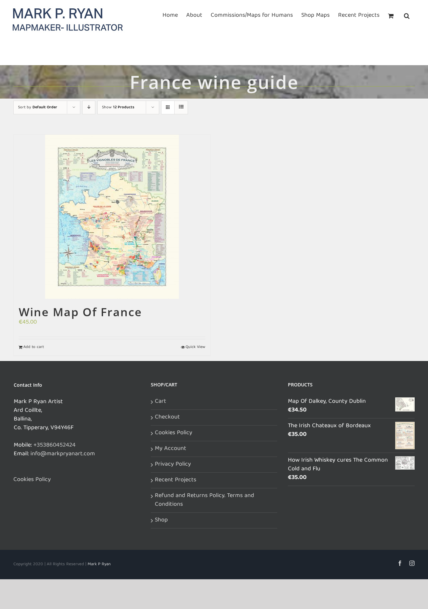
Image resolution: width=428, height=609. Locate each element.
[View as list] (181, 107)
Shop (161, 520)
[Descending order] (88, 107)
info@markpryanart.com (62, 454)
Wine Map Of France (80, 312)
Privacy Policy (173, 464)
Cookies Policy (32, 480)
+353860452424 (54, 445)
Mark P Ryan (99, 564)
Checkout (167, 417)
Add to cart (33, 347)
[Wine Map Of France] (112, 217)
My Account (170, 449)
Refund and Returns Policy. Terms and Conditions (204, 500)
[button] (407, 15)
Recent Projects (175, 480)
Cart (160, 401)
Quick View (195, 347)
